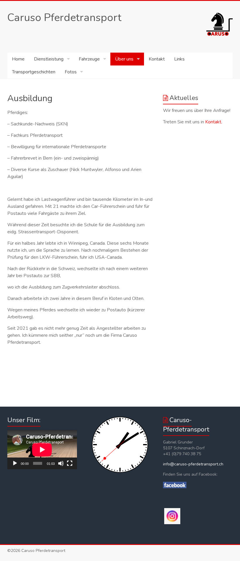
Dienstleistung (49, 59)
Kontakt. (213, 122)
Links (179, 59)
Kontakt (157, 59)
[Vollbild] (70, 463)
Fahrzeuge (89, 59)
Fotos (71, 72)
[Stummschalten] (61, 463)
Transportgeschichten (33, 72)
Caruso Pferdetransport (64, 18)
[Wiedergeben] (15, 463)
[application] (42, 449)
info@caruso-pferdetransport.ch (193, 464)
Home (18, 59)
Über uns (124, 59)
